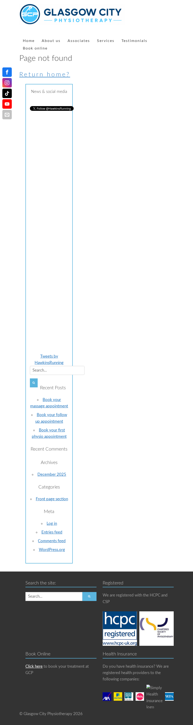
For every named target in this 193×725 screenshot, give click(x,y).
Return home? (44, 74)
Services (105, 41)
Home (29, 41)
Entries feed (51, 532)
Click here (34, 666)
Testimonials (134, 41)
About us (51, 41)
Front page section (52, 499)
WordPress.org (52, 550)
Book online (35, 48)
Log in (52, 524)
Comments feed (52, 541)
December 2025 (51, 474)
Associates (79, 41)
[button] (34, 382)
